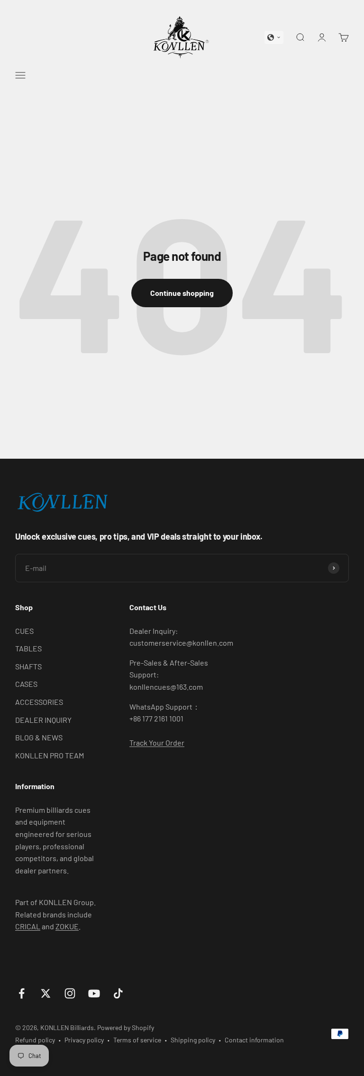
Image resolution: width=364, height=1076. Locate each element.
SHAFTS (28, 666)
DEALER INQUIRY (43, 719)
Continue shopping (182, 292)
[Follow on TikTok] (118, 993)
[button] (273, 37)
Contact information (254, 1040)
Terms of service (137, 1040)
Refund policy (35, 1040)
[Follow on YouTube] (94, 993)
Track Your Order (156, 742)
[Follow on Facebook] (21, 993)
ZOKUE (67, 926)
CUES (24, 630)
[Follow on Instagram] (70, 993)
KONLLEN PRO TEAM (49, 755)
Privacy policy (84, 1040)
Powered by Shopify (125, 1027)
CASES (26, 683)
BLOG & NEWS (39, 737)
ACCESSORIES (39, 701)
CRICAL (27, 926)
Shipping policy (193, 1040)
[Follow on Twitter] (45, 993)
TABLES (28, 648)
